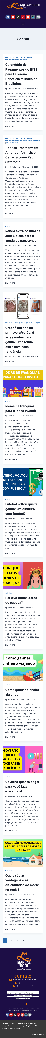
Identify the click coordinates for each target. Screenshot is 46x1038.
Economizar (20, 58)
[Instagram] (18, 17)
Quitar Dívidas (34, 141)
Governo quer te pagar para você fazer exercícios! (22, 786)
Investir (23, 60)
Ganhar (29, 58)
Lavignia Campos (14, 89)
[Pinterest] (23, 17)
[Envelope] (28, 17)
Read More (11, 126)
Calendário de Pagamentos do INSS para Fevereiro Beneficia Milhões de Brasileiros (21, 74)
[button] (23, 23)
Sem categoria (12, 143)
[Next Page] (30, 940)
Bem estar (9, 58)
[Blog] (33, 17)
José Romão (12, 416)
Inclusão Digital (12, 60)
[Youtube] (13, 17)
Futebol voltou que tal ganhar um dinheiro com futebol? (21, 509)
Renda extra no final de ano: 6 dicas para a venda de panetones (22, 235)
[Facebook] (7, 17)
